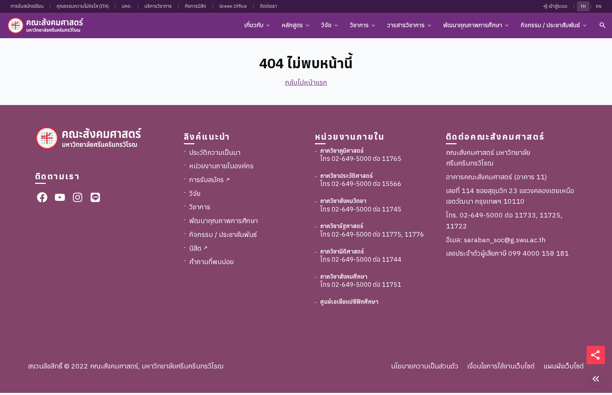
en (598, 6)
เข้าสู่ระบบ (554, 6)
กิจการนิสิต (195, 6)
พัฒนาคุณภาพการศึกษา (223, 220)
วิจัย (194, 193)
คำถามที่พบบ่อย (211, 261)
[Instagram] (77, 197)
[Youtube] (60, 197)
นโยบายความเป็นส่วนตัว (424, 365)
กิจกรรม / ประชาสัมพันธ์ (223, 234)
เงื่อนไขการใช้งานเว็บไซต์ (501, 365)
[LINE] (95, 197)
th (583, 6)
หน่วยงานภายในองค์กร (221, 165)
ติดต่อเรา (268, 6)
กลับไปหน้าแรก (306, 82)
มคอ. (126, 6)
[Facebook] (42, 197)
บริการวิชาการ (158, 6)
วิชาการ (199, 206)
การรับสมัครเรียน (27, 6)
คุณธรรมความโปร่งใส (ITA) (83, 6)
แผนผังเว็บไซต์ (564, 365)
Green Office (233, 6)
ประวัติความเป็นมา (214, 152)
